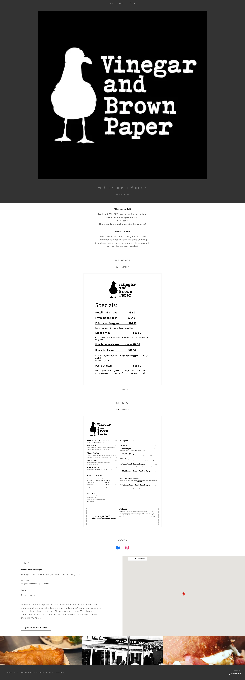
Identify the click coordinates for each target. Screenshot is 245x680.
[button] (125, 389)
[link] (134, 3)
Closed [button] (30, 595)
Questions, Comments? (36, 628)
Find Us (122, 195)
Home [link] (112, 3)
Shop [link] (121, 3)
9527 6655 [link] (25, 580)
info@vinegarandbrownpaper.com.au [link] (35, 584)
